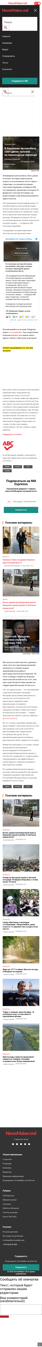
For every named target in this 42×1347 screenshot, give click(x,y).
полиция (7, 470)
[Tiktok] (25, 1144)
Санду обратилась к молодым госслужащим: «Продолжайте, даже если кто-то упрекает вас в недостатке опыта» (20, 925)
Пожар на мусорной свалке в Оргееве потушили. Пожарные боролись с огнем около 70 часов (20, 880)
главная (17, 466)
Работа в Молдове (11, 1208)
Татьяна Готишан (8, 974)
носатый (17, 786)
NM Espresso (8, 1195)
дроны (7, 786)
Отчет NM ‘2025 (9, 1216)
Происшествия (9, 144)
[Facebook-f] (13, 1144)
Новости (6, 557)
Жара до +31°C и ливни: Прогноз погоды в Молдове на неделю (20, 970)
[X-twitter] (17, 1144)
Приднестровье (10, 1200)
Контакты (7, 1168)
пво (28, 786)
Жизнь (5, 599)
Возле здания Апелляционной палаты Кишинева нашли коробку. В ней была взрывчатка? (19, 605)
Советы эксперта (10, 1212)
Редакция (7, 1163)
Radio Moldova (10, 718)
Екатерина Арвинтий (12, 159)
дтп (28, 466)
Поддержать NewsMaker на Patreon (19, 1180)
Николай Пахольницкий (12, 566)
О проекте (7, 1159)
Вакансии (7, 1172)
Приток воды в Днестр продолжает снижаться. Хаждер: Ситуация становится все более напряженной (19, 1059)
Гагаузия (7, 1204)
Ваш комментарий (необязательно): (14, 1299)
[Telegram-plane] (29, 1144)
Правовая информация (13, 1176)
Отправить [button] (4, 1316)
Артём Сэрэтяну (9, 611)
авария (7, 466)
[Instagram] (21, 1144)
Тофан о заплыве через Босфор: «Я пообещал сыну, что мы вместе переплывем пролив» (18, 1014)
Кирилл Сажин (9, 164)
